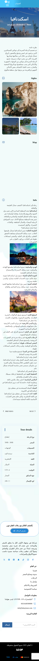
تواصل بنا (33, 582)
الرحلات (34, 578)
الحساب (18, 3)
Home (29, 25)
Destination (20, 25)
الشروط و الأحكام (30, 585)
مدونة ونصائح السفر (30, 574)
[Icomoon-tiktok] (23, 560)
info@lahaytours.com (25, 608)
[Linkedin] (14, 560)
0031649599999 (26, 604)
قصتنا (35, 571)
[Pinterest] (9, 560)
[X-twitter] (4, 560)
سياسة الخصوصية (30, 589)
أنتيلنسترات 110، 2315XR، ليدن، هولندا (18, 599)
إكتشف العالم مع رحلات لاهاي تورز (19, 526)
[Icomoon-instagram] (28, 560)
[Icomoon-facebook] (33, 560)
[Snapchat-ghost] (18, 560)
